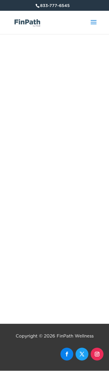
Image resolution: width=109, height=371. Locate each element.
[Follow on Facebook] (66, 354)
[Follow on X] (82, 354)
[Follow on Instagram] (97, 354)
